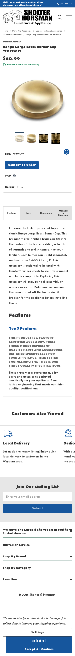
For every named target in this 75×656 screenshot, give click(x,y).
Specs (28, 213)
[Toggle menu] (69, 17)
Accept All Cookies (38, 649)
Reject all (39, 641)
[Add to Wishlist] (66, 152)
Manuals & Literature (63, 213)
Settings (37, 632)
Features (11, 213)
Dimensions (46, 213)
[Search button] (60, 17)
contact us (18, 64)
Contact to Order (22, 165)
